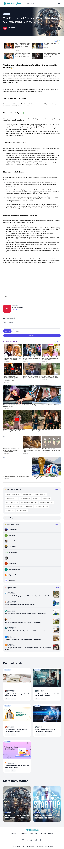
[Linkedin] (41, 840)
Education (6, 14)
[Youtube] (31, 840)
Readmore (16, 309)
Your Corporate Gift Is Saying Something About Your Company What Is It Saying (28, 649)
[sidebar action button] (59, 3)
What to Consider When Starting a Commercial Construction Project (26, 631)
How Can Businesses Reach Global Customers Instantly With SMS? (26, 613)
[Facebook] (23, 840)
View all (57, 489)
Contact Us (14, 833)
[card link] (56, 594)
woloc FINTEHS (12, 27)
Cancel (16, 331)
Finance (37, 812)
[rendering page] (13, 3)
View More (32, 335)
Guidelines (24, 833)
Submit (7, 331)
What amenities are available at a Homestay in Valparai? (23, 622)
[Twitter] (27, 840)
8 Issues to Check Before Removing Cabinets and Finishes (23, 640)
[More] (59, 28)
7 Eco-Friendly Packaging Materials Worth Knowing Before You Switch (27, 596)
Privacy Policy (34, 833)
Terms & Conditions (47, 833)
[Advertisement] (32, 281)
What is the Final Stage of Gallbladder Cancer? (19, 604)
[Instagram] (36, 840)
